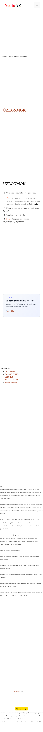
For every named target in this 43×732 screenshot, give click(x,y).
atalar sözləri (4, 702)
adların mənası (3, 706)
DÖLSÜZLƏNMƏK (12, 374)
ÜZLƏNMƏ (9, 377)
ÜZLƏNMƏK (14, 110)
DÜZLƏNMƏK (10, 371)
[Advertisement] (21, 32)
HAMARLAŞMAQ (11, 383)
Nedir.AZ (17, 691)
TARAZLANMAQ (11, 380)
